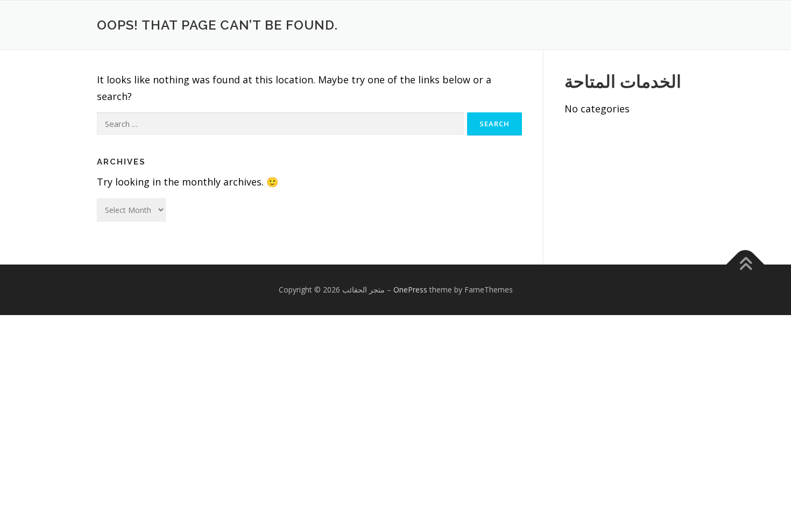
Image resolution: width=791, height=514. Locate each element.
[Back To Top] (745, 265)
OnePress (410, 289)
